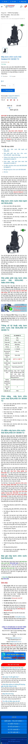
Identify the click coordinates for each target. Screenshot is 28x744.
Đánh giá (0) (14, 110)
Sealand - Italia (4, 16)
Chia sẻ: (3, 100)
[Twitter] (11, 100)
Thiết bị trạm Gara (5, 739)
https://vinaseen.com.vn (16, 638)
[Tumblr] (17, 100)
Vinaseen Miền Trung (22, 739)
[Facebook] (7, 100)
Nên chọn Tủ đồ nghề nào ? (10, 677)
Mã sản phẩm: (4, 95)
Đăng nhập (23, 1)
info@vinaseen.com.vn (15, 641)
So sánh (14, 1)
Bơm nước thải (15, 14)
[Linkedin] (14, 100)
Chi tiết (18, 105)
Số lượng (3, 85)
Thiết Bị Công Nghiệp (13, 12)
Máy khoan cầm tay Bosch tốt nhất (12, 668)
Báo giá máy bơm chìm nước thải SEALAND (15, 169)
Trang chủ (3, 12)
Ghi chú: (6, 172)
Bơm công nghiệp (5, 14)
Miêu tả (9, 105)
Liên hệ (5, 1)
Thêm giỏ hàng (8, 90)
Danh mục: (3, 97)
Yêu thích (5, 76)
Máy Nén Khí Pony (8, 694)
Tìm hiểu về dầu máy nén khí (11, 701)
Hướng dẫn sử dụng (20, 616)
